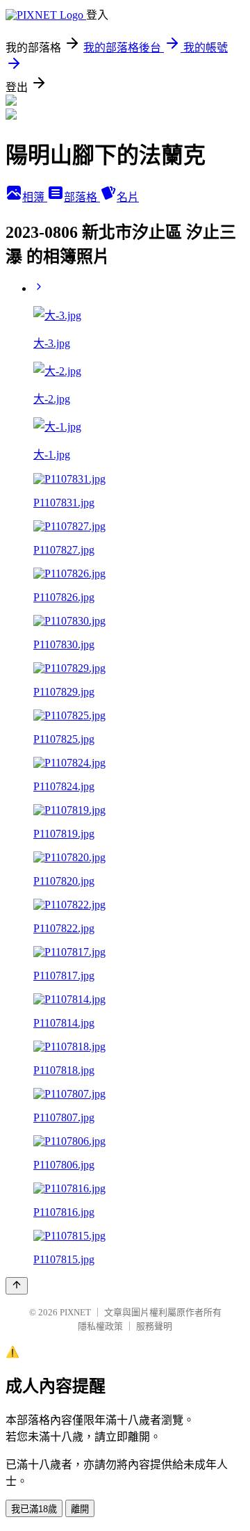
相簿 (34, 197)
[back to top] (17, 1285)
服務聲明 (154, 1326)
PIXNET (75, 1312)
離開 (80, 1509)
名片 (128, 197)
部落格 (82, 197)
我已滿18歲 (34, 1509)
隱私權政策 (100, 1326)
